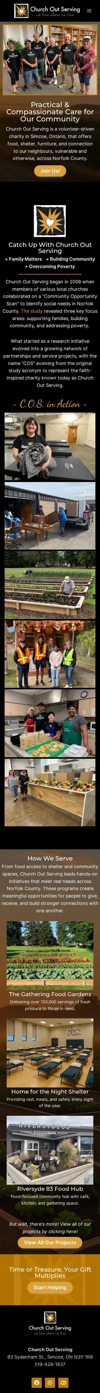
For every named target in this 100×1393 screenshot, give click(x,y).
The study (32, 311)
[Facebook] (37, 1383)
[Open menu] (89, 11)
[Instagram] (50, 1383)
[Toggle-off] (63, 1383)
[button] (8, 60)
